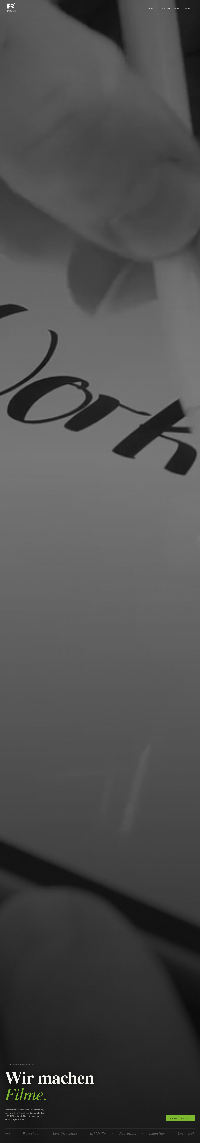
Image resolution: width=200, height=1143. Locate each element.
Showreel (153, 8)
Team (176, 8)
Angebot (166, 8)
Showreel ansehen (179, 1118)
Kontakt (189, 8)
